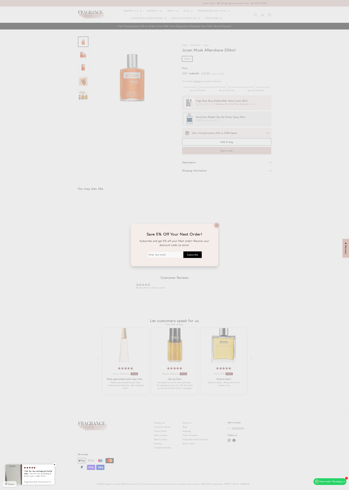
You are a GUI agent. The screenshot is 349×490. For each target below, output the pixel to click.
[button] (54, 464)
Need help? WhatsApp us (332, 481)
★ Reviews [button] (346, 248)
